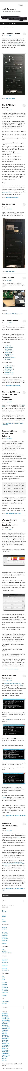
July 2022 (4, 1032)
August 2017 (5, 1056)
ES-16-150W (5, 934)
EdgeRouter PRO (8, 369)
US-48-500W (5, 990)
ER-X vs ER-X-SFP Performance (9, 676)
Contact (13, 23)
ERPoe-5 (4, 916)
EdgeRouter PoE (8, 367)
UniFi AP (7, 356)
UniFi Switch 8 (8, 359)
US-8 (3, 976)
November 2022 (5, 1027)
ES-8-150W (4, 932)
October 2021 (5, 1040)
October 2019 (5, 1047)
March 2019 (5, 1048)
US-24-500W (5, 989)
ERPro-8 (14, 313)
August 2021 (5, 1042)
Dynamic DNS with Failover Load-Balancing (9, 433)
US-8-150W (4, 984)
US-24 (3, 978)
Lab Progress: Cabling (11, 33)
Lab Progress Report (10, 320)
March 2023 (5, 1025)
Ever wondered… (9, 277)
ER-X (20, 405)
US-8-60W (4, 982)
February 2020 (5, 1043)
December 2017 (5, 1053)
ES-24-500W (5, 937)
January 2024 (5, 1017)
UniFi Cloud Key (5, 1001)
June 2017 (4, 1060)
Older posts (6, 895)
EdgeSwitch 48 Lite (9, 354)
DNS (7, 513)
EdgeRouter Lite (8, 349)
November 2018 (5, 1050)
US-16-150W (5, 986)
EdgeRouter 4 (8, 352)
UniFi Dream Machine (7, 953)
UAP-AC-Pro (5, 962)
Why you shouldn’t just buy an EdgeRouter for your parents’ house (10, 524)
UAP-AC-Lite (5, 959)
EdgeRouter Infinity (9, 351)
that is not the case (6, 192)
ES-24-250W (5, 935)
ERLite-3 (4, 797)
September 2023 (6, 1022)
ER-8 (3, 919)
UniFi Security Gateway (10, 357)
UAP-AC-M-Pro (5, 970)
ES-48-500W (5, 938)
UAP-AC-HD (5, 965)
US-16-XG (17, 44)
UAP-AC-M (4, 968)
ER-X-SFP (17, 423)
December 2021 (5, 1037)
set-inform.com (9, 9)
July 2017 (4, 1058)
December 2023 (5, 1018)
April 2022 (4, 1033)
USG (3, 949)
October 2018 (5, 1051)
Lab (7, 98)
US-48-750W (5, 992)
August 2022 (5, 1030)
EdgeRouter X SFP (9, 347)
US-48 (3, 979)
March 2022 (5, 1035)
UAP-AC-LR (4, 960)
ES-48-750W (5, 940)
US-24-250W (5, 987)
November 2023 (5, 1020)
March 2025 (5, 1013)
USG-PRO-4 (4, 951)
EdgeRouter (9, 197)
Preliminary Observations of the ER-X (12, 683)
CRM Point (4, 1003)
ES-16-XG (4, 943)
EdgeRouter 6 (8, 370)
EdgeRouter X (8, 346)
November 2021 (5, 1038)
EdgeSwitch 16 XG (9, 374)
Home (3, 23)
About (8, 23)
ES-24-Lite (4, 927)
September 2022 (6, 1028)
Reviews (21, 423)
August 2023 (5, 1023)
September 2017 (6, 1055)
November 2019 (5, 1045)
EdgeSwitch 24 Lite (9, 372)
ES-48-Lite (4, 929)
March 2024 (5, 1015)
